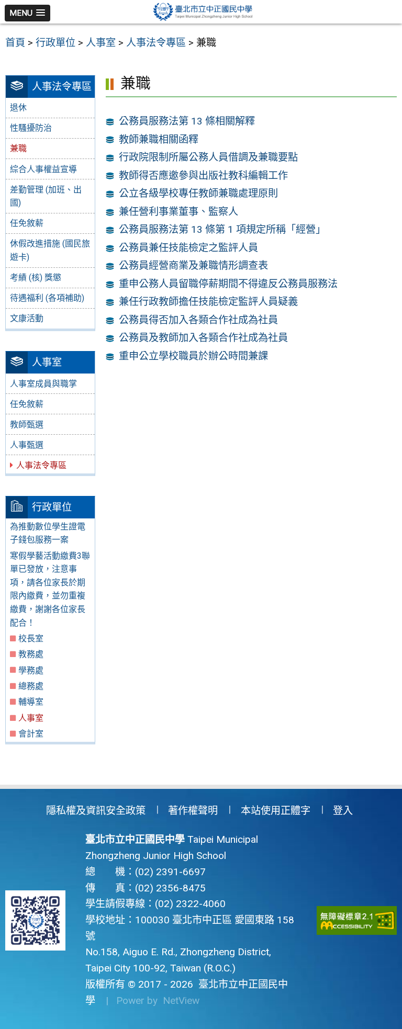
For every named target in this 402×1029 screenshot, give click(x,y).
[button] (27, 13)
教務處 (30, 654)
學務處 (30, 670)
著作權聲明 (193, 811)
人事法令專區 (41, 465)
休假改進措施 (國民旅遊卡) (50, 250)
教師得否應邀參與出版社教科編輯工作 (203, 175)
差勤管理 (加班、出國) (46, 196)
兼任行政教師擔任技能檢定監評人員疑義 (208, 302)
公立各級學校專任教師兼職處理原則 (198, 193)
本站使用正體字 (275, 811)
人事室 (30, 718)
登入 (343, 811)
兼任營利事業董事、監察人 (178, 212)
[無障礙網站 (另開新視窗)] (357, 920)
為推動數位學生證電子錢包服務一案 (47, 533)
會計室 (30, 734)
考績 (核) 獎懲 (35, 277)
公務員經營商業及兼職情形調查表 (193, 265)
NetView (181, 1000)
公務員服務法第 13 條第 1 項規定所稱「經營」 (222, 229)
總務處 (30, 686)
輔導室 (30, 702)
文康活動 (26, 318)
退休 (18, 107)
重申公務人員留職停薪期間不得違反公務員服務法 (228, 284)
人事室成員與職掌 (43, 384)
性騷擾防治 (31, 128)
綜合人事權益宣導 (43, 169)
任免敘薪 (26, 223)
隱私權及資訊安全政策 (96, 811)
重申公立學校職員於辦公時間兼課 (193, 356)
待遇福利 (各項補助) (47, 298)
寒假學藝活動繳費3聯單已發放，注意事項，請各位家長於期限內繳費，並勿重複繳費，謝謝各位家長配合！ (50, 589)
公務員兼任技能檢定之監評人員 (188, 248)
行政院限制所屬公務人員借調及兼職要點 (208, 157)
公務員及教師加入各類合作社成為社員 (203, 338)
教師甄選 (26, 424)
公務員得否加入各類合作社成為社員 (198, 320)
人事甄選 (26, 445)
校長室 (30, 638)
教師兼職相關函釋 (158, 139)
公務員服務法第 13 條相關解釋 (187, 121)
